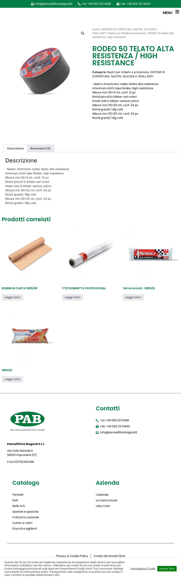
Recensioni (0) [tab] (40, 148)
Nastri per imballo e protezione (127, 33)
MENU (167, 12)
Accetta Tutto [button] (166, 568)
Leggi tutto (12, 297)
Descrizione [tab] (15, 148)
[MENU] (177, 12)
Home (96, 29)
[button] (83, 33)
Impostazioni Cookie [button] (143, 568)
